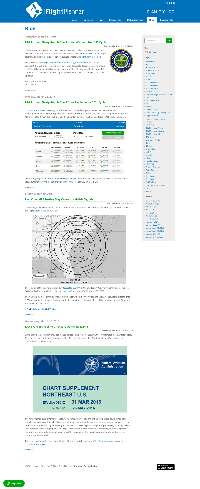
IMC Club (150, 137)
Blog (151, 19)
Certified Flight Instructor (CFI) (159, 94)
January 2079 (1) (153, 200)
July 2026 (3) (151, 206)
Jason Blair (150, 149)
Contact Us (166, 19)
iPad (148, 143)
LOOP (148, 152)
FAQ (147, 103)
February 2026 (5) (153, 222)
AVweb (149, 91)
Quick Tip (150, 170)
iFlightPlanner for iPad (90, 56)
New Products (152, 161)
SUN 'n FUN (151, 182)
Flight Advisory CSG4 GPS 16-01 (43, 210)
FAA (147, 97)
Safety (148, 173)
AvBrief (149, 79)
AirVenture (150, 73)
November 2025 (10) (155, 231)
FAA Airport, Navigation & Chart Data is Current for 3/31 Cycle (65, 42)
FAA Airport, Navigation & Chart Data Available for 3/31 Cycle (65, 102)
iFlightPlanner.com (52, 62)
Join (101, 19)
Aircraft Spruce (152, 70)
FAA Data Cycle (152, 100)
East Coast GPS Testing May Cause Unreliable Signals (59, 199)
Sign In (171, 2)
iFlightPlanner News (154, 128)
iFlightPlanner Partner (155, 131)
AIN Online (150, 67)
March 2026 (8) (152, 218)
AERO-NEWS (151, 61)
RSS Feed (152, 52)
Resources (115, 19)
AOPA (148, 76)
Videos (149, 191)
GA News (150, 124)
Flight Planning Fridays (155, 118)
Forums (149, 121)
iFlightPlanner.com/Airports (106, 441)
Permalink (30, 90)
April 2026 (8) (152, 215)
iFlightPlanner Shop (154, 133)
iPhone (149, 146)
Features (87, 19)
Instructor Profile (153, 140)
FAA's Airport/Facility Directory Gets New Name (56, 326)
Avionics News (152, 88)
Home (73, 19)
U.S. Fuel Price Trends (155, 185)
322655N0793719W (71, 287)
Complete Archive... (154, 237)
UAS (148, 188)
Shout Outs (150, 179)
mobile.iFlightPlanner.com (76, 62)
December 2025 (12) (155, 228)
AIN (147, 64)
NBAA (148, 158)
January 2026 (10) (153, 225)
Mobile (149, 155)
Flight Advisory (152, 115)
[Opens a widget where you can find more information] (14, 483)
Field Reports (151, 109)
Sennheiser (151, 176)
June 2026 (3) (151, 209)
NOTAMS (150, 164)
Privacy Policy (90, 466)
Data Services (135, 19)
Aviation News (152, 85)
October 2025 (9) (153, 234)
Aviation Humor (152, 82)
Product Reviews (153, 167)
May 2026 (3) (151, 212)
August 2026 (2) (153, 203)
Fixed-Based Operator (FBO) (158, 112)
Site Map (78, 466)
